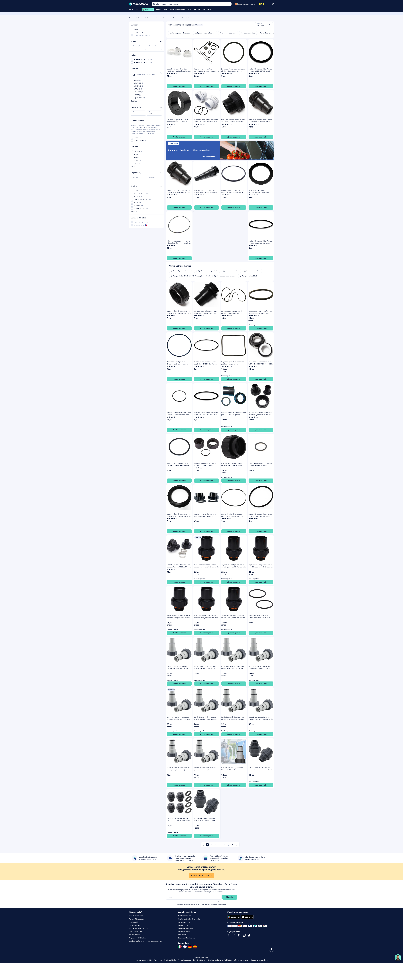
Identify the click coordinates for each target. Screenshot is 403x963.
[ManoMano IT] (180, 946)
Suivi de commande (136, 916)
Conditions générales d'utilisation (220, 960)
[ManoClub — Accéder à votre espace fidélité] (261, 4)
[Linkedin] (229, 935)
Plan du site (158, 960)
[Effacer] (229, 4)
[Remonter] (271, 949)
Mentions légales (170, 960)
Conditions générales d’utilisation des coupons (145, 941)
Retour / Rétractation (136, 919)
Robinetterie (151, 18)
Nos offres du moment (186, 928)
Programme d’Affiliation (137, 938)
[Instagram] (244, 935)
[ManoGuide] (398, 957)
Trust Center (201, 960)
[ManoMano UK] (185, 946)
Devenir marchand (135, 932)
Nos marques (183, 925)
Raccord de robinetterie (180, 18)
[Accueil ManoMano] (138, 4)
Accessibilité (264, 960)
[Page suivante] (237, 844)
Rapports (254, 960)
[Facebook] (234, 935)
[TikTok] (249, 935)
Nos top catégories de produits (189, 919)
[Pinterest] (239, 935)
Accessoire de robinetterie (164, 18)
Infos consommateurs (241, 960)
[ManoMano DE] (190, 946)
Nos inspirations (184, 932)
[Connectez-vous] (267, 4)
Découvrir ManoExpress (186, 938)
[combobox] (264, 24)
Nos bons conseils (184, 916)
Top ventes (182, 935)
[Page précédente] (203, 844)
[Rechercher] (154, 4)
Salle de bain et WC (140, 18)
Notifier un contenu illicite (138, 928)
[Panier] (272, 4)
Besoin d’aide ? (134, 922)
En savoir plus (221, 904)
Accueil (131, 18)
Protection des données (186, 960)
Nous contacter (134, 925)
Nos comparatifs (184, 922)
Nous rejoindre (134, 935)
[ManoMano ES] (195, 946)
